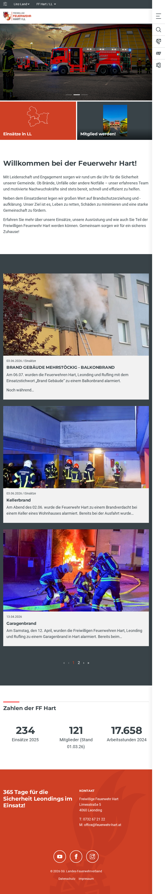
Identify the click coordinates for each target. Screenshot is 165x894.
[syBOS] (158, 53)
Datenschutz (66, 878)
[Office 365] (158, 65)
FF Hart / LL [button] (45, 4)
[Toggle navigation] (158, 16)
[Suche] (158, 30)
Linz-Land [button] (20, 4)
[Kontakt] (158, 41)
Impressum (86, 878)
